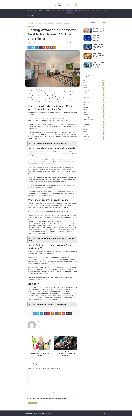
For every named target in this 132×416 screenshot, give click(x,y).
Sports (88, 10)
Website (55, 392)
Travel (99, 10)
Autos (85, 92)
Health (86, 107)
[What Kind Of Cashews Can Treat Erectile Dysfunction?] (87, 56)
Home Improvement (50, 10)
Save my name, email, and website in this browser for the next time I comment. (48, 398)
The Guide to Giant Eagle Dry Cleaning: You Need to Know (98, 30)
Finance (86, 122)
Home (27, 10)
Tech (93, 10)
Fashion (86, 114)
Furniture (86, 136)
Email (29, 392)
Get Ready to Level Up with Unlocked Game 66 (98, 64)
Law (59, 10)
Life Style (69, 10)
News (75, 10)
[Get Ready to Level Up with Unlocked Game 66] (87, 65)
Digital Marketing (88, 119)
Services (86, 90)
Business (33, 10)
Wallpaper (86, 124)
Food (85, 126)
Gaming (86, 85)
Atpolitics (86, 80)
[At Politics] (66, 4)
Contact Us (29, 15)
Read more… (44, 279)
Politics (81, 10)
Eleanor (32, 42)
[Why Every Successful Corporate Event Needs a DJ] (87, 38)
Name (29, 387)
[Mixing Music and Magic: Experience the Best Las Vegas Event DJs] (87, 47)
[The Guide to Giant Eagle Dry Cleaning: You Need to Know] (87, 30)
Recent (93, 22)
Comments (102, 22)
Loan (63, 10)
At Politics (48, 413)
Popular (85, 22)
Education (86, 131)
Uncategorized (88, 117)
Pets (85, 129)
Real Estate (87, 109)
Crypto (40, 10)
